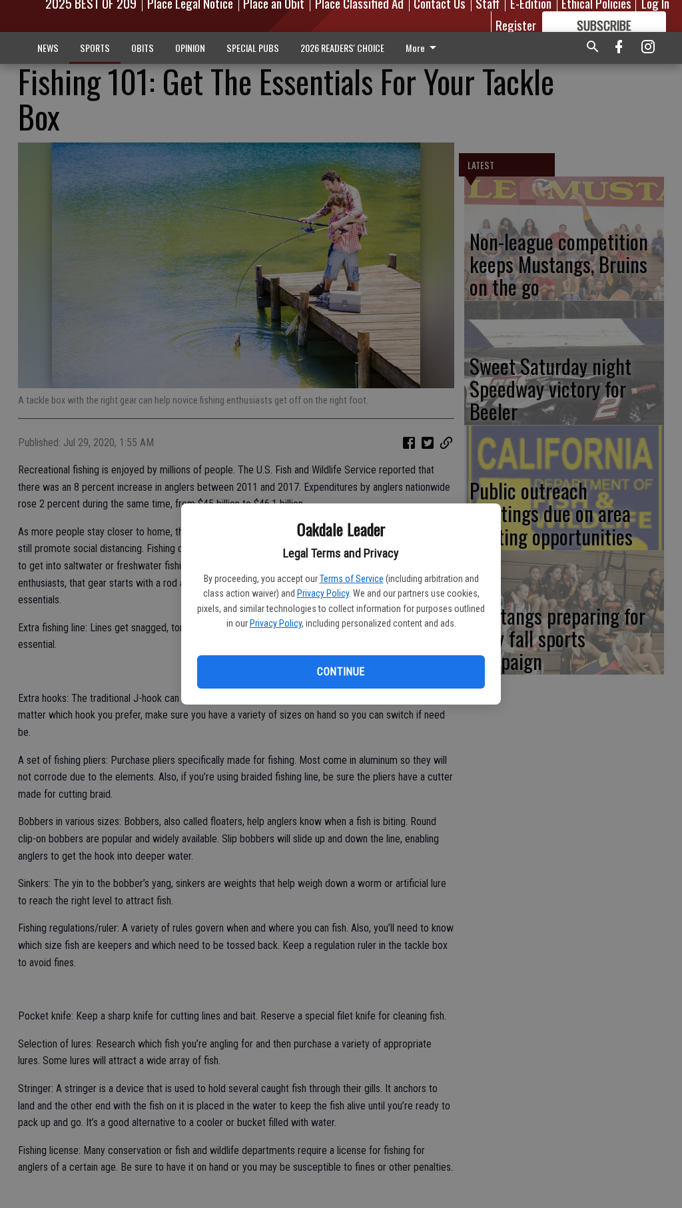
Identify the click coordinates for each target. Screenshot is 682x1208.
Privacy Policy (323, 593)
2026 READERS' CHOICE (342, 48)
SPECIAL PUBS (252, 48)
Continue (340, 671)
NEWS (48, 48)
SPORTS (95, 48)
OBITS (142, 48)
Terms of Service (352, 578)
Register (516, 24)
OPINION (190, 48)
